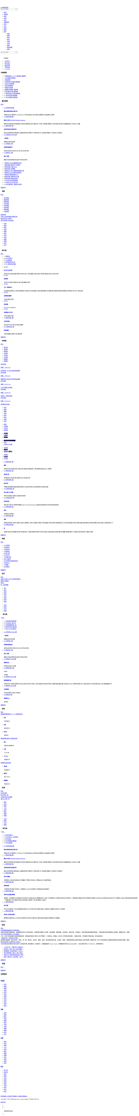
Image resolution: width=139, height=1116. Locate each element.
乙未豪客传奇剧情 (10, 78)
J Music (5, 671)
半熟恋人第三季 (11, 623)
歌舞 (5, 241)
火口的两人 (9, 258)
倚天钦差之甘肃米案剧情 (13, 93)
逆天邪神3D (9, 835)
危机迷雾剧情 (9, 85)
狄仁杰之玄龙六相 (8, 270)
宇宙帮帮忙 (6, 689)
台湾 (5, 608)
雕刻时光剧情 (9, 87)
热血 (5, 804)
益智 (5, 1061)
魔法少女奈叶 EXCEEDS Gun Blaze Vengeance (14, 120)
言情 (5, 229)
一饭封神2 (6, 635)
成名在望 (6, 483)
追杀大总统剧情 (9, 83)
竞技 (5, 1057)
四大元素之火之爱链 (8, 492)
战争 (5, 1002)
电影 (2, 1009)
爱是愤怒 (6, 278)
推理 (5, 813)
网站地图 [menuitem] (9, 47)
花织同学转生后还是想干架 (10, 129)
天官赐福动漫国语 (10, 841)
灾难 (5, 235)
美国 (5, 610)
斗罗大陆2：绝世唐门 (11, 837)
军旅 (5, 1003)
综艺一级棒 (6, 653)
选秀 (5, 592)
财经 (5, 601)
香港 (5, 607)
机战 (5, 1063)
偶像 (5, 988)
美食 (5, 598)
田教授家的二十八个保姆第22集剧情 (15, 76)
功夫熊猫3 (9, 843)
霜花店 (7, 256)
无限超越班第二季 (10, 625)
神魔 (5, 815)
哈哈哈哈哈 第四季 (11, 627)
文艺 (5, 245)
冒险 (5, 233)
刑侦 (5, 998)
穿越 (5, 996)
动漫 (2, 1038)
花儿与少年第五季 (10, 629)
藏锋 (5, 465)
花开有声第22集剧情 (11, 95)
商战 (5, 1000)
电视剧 (3, 980)
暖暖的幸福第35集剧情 (11, 89)
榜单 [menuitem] (8, 49)
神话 (5, 994)
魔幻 (5, 227)
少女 (5, 808)
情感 (5, 594)
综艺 (2, 1066)
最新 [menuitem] (8, 45)
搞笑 (5, 806)
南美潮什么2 (7, 698)
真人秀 (6, 1070)
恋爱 (5, 810)
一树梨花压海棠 (11, 264)
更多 (3, 104)
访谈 (5, 596)
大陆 (5, 605)
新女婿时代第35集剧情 (11, 91)
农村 (5, 984)
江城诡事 (9, 260)
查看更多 (3, 705)
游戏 (5, 1059)
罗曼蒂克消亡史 (10, 262)
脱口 (5, 590)
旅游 (5, 599)
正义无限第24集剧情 (11, 97)
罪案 (5, 231)
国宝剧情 (7, 80)
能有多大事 (6, 474)
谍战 (5, 1005)
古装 (5, 237)
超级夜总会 (6, 662)
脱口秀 (6, 1072)
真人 (5, 588)
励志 (5, 243)
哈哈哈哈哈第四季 (10, 621)
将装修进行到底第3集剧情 (12, 82)
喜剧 (5, 986)
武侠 (5, 992)
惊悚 (5, 223)
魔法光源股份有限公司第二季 (10, 111)
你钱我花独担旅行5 (8, 644)
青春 (5, 239)
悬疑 (5, 225)
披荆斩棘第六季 (7, 680)
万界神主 (8, 839)
